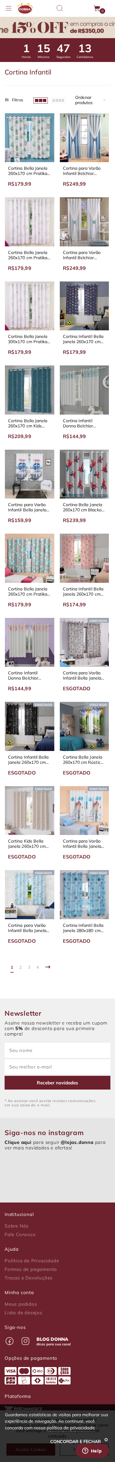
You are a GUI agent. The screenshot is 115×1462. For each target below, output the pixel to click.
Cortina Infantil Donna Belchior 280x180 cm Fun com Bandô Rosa (29, 675)
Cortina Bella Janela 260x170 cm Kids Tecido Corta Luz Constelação (27, 423)
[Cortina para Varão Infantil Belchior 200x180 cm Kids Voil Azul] (84, 137)
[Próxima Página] (48, 967)
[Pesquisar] (60, 8)
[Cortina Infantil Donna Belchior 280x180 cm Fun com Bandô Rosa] (29, 642)
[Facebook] (9, 1341)
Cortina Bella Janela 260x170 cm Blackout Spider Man (84, 507)
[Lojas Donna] (25, 8)
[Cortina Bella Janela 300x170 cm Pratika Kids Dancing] (29, 306)
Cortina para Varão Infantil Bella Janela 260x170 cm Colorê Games (27, 928)
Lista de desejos (23, 1312)
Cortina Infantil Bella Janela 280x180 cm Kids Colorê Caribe (83, 928)
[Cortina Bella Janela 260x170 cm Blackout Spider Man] (84, 474)
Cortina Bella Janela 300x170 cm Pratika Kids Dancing (27, 339)
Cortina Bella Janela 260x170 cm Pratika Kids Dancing (27, 255)
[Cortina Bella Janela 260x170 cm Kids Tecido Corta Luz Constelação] (29, 390)
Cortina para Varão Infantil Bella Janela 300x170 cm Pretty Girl (82, 844)
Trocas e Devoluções (28, 1278)
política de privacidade (71, 1428)
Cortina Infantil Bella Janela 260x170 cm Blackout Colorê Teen (84, 339)
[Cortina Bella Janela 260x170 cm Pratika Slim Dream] (29, 558)
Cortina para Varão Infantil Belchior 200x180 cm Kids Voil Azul (84, 171)
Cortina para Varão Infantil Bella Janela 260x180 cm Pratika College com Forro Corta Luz (82, 675)
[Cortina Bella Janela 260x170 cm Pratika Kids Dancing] (29, 221)
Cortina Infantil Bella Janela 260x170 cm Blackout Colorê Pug (83, 591)
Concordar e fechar (76, 1441)
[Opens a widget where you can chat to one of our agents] (92, 1451)
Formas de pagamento (31, 1269)
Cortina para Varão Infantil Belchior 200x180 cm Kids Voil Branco (84, 255)
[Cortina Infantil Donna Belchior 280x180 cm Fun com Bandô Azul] (84, 390)
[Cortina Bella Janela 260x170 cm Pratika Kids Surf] (29, 137)
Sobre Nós (17, 1226)
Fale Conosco (20, 1234)
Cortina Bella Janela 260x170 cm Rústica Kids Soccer (83, 760)
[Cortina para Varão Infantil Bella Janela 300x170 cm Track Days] (29, 474)
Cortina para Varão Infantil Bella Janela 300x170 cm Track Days (27, 507)
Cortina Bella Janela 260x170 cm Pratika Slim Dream (27, 591)
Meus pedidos (21, 1304)
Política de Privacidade (32, 1261)
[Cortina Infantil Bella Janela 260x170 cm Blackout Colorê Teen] (84, 306)
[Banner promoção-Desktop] (57, 27)
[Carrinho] (97, 8)
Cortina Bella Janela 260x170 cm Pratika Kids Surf (27, 171)
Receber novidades (57, 1083)
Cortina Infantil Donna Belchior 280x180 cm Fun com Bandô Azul (84, 423)
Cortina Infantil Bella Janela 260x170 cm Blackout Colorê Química (28, 760)
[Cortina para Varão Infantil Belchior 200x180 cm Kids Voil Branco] (84, 221)
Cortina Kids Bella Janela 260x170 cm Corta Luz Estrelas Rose (27, 844)
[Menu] (9, 8)
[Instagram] (25, 1341)
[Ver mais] (58, 99)
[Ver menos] (40, 99)
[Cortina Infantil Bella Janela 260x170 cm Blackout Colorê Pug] (84, 558)
